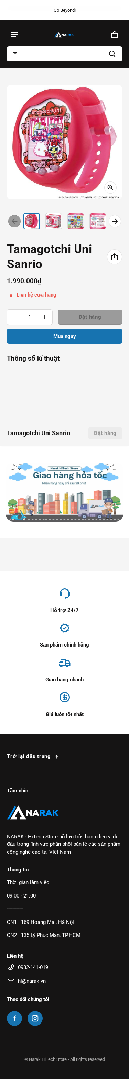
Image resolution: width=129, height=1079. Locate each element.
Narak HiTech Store (48, 1059)
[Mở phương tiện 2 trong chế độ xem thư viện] (53, 221)
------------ (15, 909)
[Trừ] (14, 317)
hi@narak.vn (32, 981)
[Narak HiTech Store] (64, 35)
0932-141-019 (33, 967)
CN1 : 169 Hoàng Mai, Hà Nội (40, 922)
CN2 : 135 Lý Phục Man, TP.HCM (43, 935)
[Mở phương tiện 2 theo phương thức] (64, 142)
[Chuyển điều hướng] (14, 34)
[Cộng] (44, 317)
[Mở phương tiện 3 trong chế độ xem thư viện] (75, 221)
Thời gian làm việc (28, 882)
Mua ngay (64, 336)
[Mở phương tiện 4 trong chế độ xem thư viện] (97, 221)
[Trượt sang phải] (115, 221)
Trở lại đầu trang (29, 756)
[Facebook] (14, 1018)
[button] (64, 53)
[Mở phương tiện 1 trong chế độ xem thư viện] (31, 221)
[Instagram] (35, 1018)
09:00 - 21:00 (21, 896)
